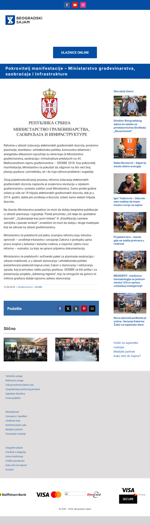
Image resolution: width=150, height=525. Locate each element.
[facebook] (67, 5)
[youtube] (75, 5)
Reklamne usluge (14, 380)
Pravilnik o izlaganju (15, 452)
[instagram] (83, 5)
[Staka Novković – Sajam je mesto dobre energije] (130, 148)
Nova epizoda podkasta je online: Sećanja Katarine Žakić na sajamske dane (130, 321)
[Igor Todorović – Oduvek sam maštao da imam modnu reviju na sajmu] (130, 183)
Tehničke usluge (13, 376)
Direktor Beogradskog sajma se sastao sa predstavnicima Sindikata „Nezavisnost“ (130, 125)
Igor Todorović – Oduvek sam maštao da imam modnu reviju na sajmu (129, 202)
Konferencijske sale (15, 425)
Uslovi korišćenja (14, 456)
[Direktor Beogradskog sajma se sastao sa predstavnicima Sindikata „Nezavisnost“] (130, 106)
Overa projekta (12, 398)
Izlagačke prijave (14, 447)
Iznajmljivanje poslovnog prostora (22, 389)
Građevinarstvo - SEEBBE (30, 287)
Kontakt (9, 469)
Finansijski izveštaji (15, 433)
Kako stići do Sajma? (127, 356)
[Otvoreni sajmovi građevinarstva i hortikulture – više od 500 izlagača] (77, 349)
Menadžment (12, 412)
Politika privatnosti (15, 460)
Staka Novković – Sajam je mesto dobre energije (130, 164)
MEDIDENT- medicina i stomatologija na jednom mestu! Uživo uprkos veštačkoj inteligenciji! (129, 280)
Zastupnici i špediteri (16, 416)
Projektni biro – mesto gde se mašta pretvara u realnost (129, 240)
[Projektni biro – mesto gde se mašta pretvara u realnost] (130, 222)
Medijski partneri (124, 351)
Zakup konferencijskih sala (19, 384)
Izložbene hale (12, 420)
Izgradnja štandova (15, 393)
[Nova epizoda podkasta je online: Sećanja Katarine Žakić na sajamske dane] (130, 303)
